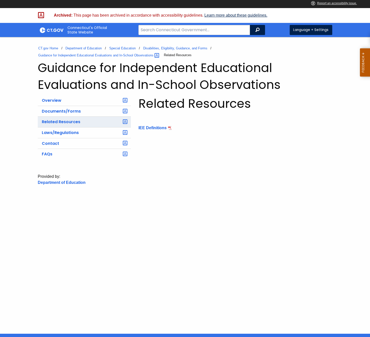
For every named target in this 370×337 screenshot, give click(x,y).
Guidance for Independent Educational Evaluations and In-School (96, 55)
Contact (50, 143)
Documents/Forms (61, 111)
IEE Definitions (152, 128)
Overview (51, 100)
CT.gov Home (48, 48)
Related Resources (61, 122)
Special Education (122, 48)
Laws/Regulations (60, 133)
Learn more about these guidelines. (235, 15)
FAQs (47, 154)
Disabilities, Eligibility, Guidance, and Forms (175, 48)
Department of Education (83, 48)
